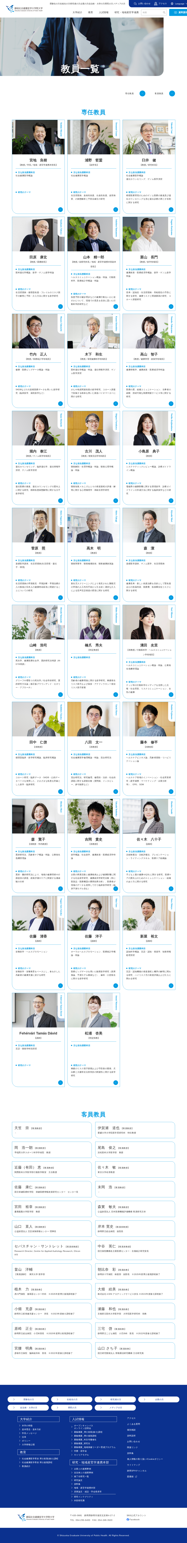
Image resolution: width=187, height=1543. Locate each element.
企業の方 (84, 3)
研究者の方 (75, 3)
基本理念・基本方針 (31, 1429)
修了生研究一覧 (81, 1476)
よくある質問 (133, 1424)
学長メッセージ (29, 1433)
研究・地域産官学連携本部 (90, 1462)
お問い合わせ (133, 1441)
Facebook (135, 1519)
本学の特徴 (27, 1425)
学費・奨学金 (80, 1451)
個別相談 (131, 1430)
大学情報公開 (28, 1444)
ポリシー (26, 1441)
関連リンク (132, 1447)
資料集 (77, 1484)
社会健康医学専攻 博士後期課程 (37, 1462)
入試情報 (104, 12)
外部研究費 (79, 1500)
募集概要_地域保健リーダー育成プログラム (95, 1447)
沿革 (24, 1437)
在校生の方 (65, 3)
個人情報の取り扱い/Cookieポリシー (145, 1459)
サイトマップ (133, 1465)
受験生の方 (55, 3)
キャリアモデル (81, 1455)
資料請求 (131, 1435)
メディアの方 (119, 3)
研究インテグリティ (83, 1497)
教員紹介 (26, 1466)
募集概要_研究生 (82, 1443)
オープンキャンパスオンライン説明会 (83, 1426)
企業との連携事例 (82, 1469)
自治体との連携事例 (83, 1472)
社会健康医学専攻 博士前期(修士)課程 (40, 1458)
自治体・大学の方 (97, 3)
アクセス (131, 1418)
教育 (90, 12)
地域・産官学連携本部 (84, 1488)
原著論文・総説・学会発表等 (88, 1491)
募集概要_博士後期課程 (85, 1436)
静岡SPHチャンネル (137, 1471)
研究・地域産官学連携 (127, 12)
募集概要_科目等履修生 (85, 1439)
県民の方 (109, 3)
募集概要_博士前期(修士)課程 (88, 1432)
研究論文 (78, 1480)
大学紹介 (77, 12)
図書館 (130, 1476)
